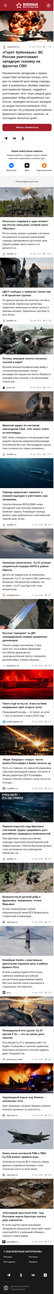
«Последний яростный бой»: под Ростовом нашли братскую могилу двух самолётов (24, 1216)
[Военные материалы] (27, 5)
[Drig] (4, 665)
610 (50, 859)
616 (50, 721)
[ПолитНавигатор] (4, 721)
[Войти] (49, 5)
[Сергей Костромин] (4, 454)
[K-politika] (4, 788)
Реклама (8, 1257)
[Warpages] (4, 1241)
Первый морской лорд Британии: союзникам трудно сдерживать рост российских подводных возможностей (26, 830)
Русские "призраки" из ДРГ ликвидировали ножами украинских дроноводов (24, 637)
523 (50, 992)
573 (50, 922)
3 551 (49, 254)
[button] (6, 138)
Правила (33, 1262)
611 (50, 788)
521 (50, 1059)
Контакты (33, 1257)
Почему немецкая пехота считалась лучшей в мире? (24, 360)
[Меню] (5, 5)
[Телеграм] (9, 1275)
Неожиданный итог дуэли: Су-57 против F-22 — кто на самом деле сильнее (23, 1034)
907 (50, 595)
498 (50, 1175)
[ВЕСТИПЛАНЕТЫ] (4, 595)
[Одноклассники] (21, 1275)
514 (50, 1115)
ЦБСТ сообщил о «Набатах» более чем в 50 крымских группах (26, 293)
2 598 (49, 320)
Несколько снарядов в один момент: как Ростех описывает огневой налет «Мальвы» (25, 225)
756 (50, 665)
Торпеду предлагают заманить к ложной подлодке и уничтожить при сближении (25, 496)
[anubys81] (4, 387)
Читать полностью (27, 127)
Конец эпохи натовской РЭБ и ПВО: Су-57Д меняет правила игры (24, 1155)
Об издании (9, 1262)
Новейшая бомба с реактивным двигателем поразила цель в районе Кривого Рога (25, 964)
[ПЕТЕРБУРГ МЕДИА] (4, 1059)
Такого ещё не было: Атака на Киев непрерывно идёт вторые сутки (24, 705)
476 (50, 1241)
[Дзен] (45, 1275)
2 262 (49, 387)
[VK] (33, 1275)
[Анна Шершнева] (4, 47)
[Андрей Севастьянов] (4, 253)
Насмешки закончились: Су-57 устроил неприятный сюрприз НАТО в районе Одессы (26, 566)
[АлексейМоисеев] (4, 992)
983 (50, 524)
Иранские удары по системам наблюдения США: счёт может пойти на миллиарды (25, 429)
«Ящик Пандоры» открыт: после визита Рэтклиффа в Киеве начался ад (26, 761)
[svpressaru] (4, 922)
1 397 (49, 454)
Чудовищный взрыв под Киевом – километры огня (23, 1099)
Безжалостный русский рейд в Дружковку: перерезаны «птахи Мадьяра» (21, 900)
